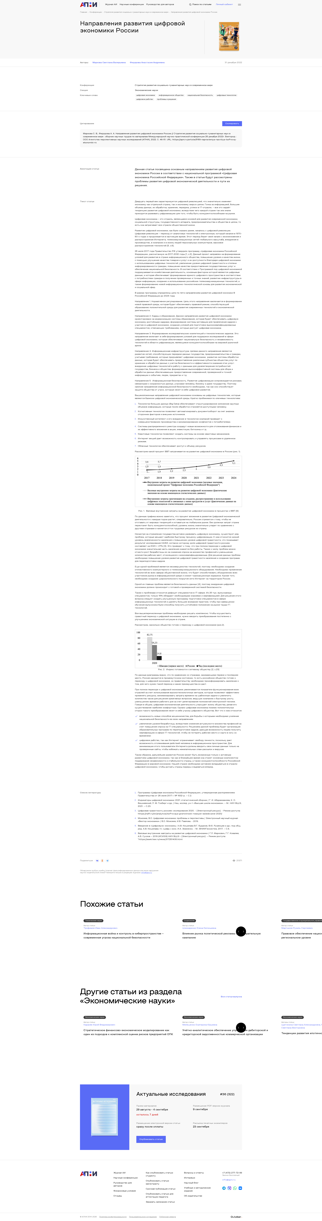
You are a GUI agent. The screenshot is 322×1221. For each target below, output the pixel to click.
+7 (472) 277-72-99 (232, 1173)
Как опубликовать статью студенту (159, 1174)
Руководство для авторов (160, 4)
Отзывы (117, 1196)
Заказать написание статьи (160, 1202)
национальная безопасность (200, 95)
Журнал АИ (111, 4)
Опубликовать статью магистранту (157, 1182)
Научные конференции (132, 4)
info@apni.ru (146, 873)
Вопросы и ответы (194, 1173)
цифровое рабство (144, 99)
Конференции (96, 12)
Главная (83, 12)
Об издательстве (193, 1196)
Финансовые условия (124, 1191)
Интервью (189, 1178)
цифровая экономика (145, 95)
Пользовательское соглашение (143, 1217)
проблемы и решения (166, 99)
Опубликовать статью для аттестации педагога (159, 1195)
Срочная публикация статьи (160, 1189)
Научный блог (191, 1183)
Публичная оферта (167, 1217)
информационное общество (171, 95)
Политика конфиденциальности (113, 1217)
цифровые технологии (226, 95)
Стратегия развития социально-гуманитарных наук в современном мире (136, 12)
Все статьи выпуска (231, 997)
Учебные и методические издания (197, 1189)
